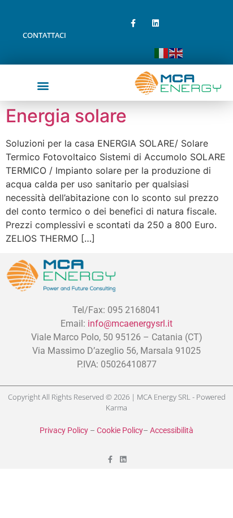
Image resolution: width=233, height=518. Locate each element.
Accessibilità (171, 430)
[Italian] (161, 52)
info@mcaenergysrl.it (130, 323)
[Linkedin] (155, 23)
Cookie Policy (120, 430)
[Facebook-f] (133, 23)
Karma (116, 408)
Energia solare (66, 116)
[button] (42, 85)
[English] (176, 52)
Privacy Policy (64, 430)
